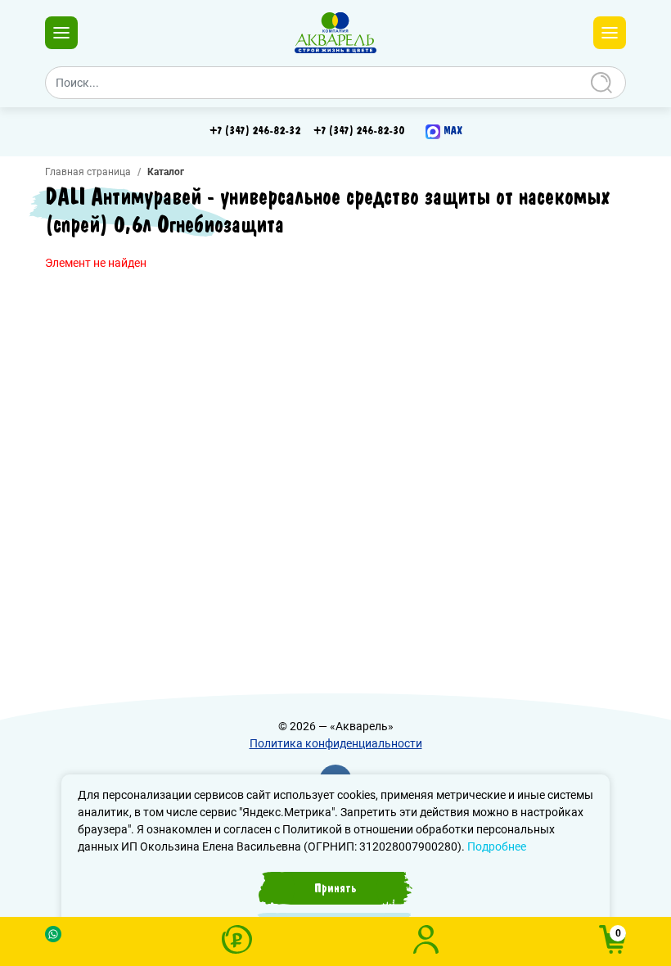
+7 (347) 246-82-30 (358, 131)
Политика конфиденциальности (336, 743)
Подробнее (496, 846)
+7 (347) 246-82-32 (254, 131)
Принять (335, 888)
